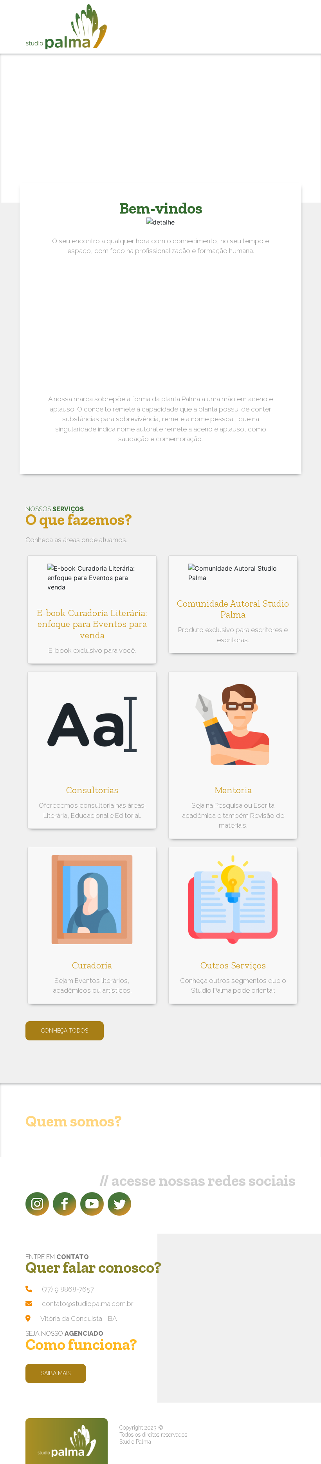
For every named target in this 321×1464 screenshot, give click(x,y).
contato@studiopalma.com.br (87, 1304)
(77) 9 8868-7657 (68, 1289)
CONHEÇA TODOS (64, 1030)
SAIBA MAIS (55, 1373)
